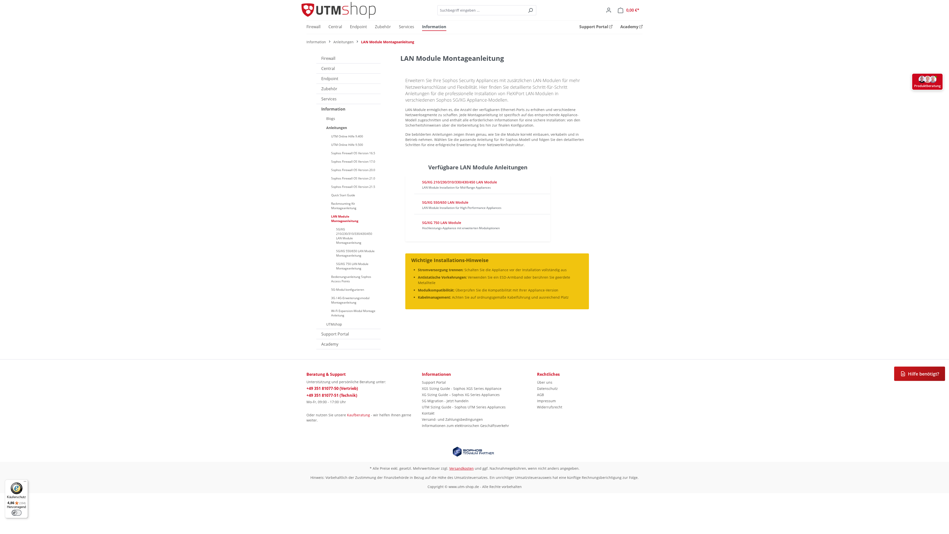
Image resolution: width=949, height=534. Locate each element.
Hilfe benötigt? (923, 374)
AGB (540, 394)
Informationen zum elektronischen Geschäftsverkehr (465, 425)
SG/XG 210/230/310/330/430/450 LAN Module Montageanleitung (354, 236)
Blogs (330, 118)
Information (333, 109)
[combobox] (481, 10)
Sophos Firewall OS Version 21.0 (353, 178)
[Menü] (25, 483)
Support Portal (335, 334)
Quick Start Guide (343, 195)
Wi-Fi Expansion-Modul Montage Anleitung (353, 313)
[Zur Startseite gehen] (339, 10)
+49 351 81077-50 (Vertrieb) (332, 388)
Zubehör (329, 88)
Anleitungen (336, 127)
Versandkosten (461, 468)
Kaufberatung (358, 415)
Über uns (544, 382)
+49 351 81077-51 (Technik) (331, 395)
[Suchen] (530, 10)
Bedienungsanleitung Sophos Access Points (351, 279)
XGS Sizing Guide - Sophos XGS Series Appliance (461, 388)
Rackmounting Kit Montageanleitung (343, 205)
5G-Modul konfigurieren (347, 290)
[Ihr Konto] (609, 10)
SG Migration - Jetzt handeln (445, 401)
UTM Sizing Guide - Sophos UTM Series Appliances (464, 407)
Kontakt (428, 413)
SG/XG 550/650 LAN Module (445, 202)
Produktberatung (927, 86)
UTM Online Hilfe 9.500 (347, 145)
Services (329, 99)
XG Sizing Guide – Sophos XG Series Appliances (461, 394)
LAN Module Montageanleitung (344, 218)
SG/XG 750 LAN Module (441, 222)
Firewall (328, 58)
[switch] (17, 513)
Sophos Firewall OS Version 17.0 (353, 161)
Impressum (546, 401)
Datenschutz (547, 388)
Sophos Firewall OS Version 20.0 (353, 170)
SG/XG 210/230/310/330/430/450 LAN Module (459, 182)
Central (328, 68)
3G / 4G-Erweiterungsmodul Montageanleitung (350, 300)
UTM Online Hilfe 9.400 (347, 136)
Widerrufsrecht (549, 407)
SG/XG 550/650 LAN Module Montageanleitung (355, 253)
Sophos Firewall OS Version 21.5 (353, 187)
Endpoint (329, 78)
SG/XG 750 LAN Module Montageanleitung (352, 266)
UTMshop (334, 324)
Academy (329, 344)
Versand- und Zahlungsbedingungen (452, 419)
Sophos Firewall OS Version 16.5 (353, 153)
